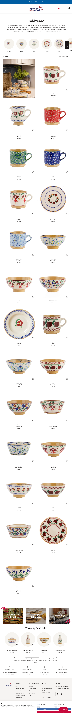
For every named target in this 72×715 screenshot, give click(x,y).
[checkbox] (38, 704)
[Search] (6, 8)
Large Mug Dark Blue (53, 177)
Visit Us (31, 686)
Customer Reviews (19, 693)
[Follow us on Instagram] (61, 694)
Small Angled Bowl (53, 425)
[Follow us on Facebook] (57, 694)
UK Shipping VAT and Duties (47, 689)
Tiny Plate (19, 343)
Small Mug (19, 218)
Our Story (17, 686)
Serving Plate (53, 218)
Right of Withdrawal (46, 697)
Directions (31, 691)
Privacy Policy (45, 686)
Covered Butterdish (12, 649)
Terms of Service (46, 692)
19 (41, 600)
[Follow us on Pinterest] (65, 694)
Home (4, 15)
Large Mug (53, 94)
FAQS (30, 695)
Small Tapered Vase (28, 649)
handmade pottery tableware (32, 657)
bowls (29, 658)
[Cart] (68, 8)
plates (20, 658)
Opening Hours (32, 688)
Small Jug (19, 136)
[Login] (65, 8)
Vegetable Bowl (19, 508)
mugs (15, 658)
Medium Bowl (53, 260)
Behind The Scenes (19, 688)
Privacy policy (32, 702)
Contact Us (32, 693)
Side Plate (53, 549)
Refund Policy (45, 695)
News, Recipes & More (20, 691)
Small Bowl (19, 384)
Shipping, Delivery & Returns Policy (20, 696)
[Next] (46, 600)
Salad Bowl (44, 649)
